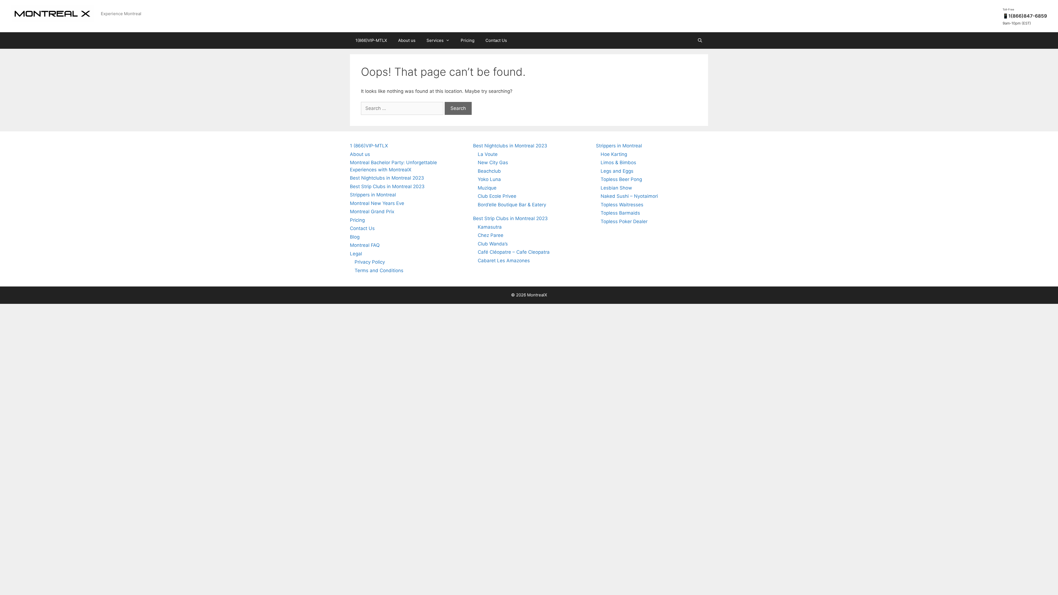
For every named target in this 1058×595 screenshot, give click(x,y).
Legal (356, 253)
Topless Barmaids (620, 213)
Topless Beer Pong (621, 179)
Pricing (467, 40)
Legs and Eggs (617, 171)
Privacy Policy (370, 262)
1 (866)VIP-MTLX (369, 145)
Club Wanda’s (493, 244)
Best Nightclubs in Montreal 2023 (387, 178)
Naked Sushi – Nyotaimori (629, 196)
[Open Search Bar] (700, 40)
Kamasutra (490, 227)
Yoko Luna (489, 179)
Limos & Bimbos (618, 162)
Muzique (487, 188)
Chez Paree (490, 235)
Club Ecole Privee (497, 196)
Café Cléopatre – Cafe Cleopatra (514, 252)
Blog (355, 237)
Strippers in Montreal (373, 195)
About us (406, 40)
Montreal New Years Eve (377, 203)
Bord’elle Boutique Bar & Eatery (512, 204)
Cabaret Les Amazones (504, 260)
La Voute (488, 154)
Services (435, 40)
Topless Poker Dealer (624, 221)
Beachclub (489, 171)
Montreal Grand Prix (372, 211)
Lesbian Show (616, 188)
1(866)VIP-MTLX (371, 40)
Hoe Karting (614, 154)
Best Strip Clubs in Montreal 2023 (387, 186)
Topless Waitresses (622, 204)
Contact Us (496, 40)
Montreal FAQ (365, 245)
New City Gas (493, 162)
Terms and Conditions (379, 270)
